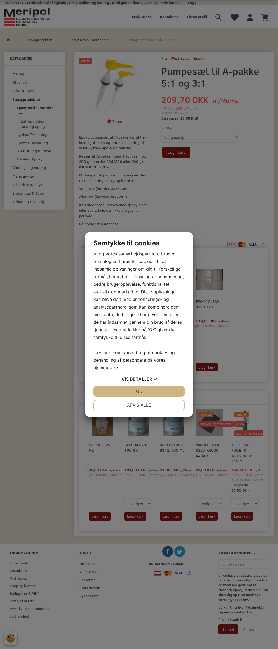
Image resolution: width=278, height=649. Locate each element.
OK (139, 391)
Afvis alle (139, 405)
